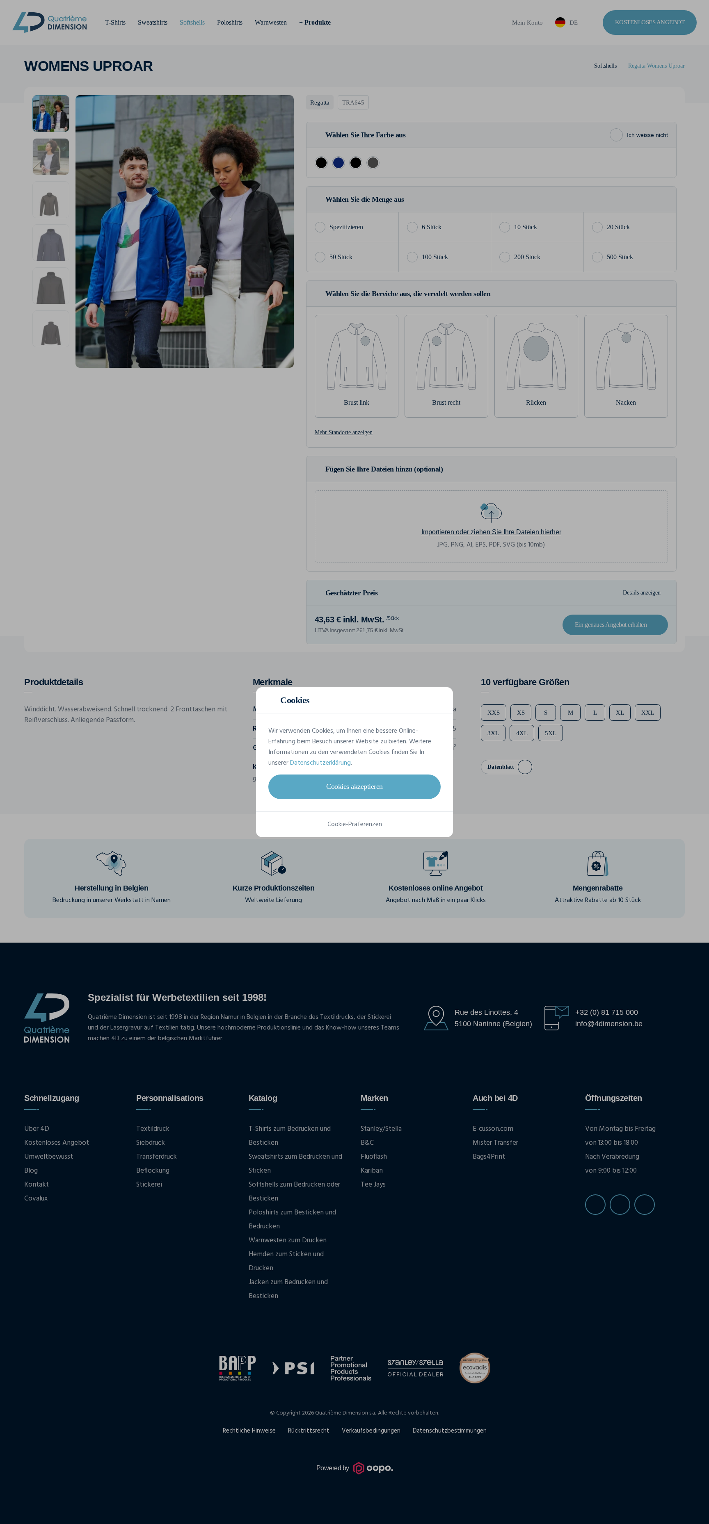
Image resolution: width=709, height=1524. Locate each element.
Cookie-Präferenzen (354, 824)
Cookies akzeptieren (354, 786)
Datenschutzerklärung (320, 763)
